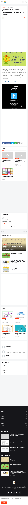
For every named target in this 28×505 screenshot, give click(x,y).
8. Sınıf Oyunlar (5, 370)
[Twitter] (12, 143)
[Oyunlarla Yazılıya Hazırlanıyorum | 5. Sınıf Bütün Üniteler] (5, 436)
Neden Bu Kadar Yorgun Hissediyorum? (20, 320)
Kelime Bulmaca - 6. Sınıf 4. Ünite (7, 161)
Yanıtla (3, 223)
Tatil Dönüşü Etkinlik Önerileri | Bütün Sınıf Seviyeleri (6, 335)
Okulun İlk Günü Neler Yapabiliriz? (6, 320)
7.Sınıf (14, 425)
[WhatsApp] (15, 143)
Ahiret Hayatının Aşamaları (16, 253)
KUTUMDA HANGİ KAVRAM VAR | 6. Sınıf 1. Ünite (7, 177)
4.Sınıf (14, 418)
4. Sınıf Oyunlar (5, 372)
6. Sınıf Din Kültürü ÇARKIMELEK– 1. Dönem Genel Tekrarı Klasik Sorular (20, 162)
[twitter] (8, 492)
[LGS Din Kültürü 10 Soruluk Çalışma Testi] (5, 449)
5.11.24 (6, 219)
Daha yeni (3, 231)
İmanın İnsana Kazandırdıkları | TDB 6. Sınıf (18, 458)
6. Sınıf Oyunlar (10, 7)
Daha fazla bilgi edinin (12, 499)
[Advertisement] (14, 35)
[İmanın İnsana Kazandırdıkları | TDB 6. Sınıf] (5, 459)
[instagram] (14, 492)
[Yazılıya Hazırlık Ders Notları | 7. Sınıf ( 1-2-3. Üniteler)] (6, 269)
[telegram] (17, 492)
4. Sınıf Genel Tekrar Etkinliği (16, 441)
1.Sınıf (14, 411)
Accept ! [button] (4, 502)
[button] (2, 2)
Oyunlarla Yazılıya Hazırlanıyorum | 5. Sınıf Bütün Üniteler (17, 435)
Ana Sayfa (4, 7)
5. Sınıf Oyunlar (5, 365)
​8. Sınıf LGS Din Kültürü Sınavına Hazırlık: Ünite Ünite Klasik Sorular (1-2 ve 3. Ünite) (17, 261)
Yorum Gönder (14, 226)
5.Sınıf (14, 420)
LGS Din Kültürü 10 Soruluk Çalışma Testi (17, 448)
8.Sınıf (14, 427)
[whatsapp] (20, 492)
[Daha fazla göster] (21, 143)
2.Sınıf (14, 414)
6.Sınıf (14, 423)
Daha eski (25, 231)
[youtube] (11, 492)
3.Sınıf (14, 416)
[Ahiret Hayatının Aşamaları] (6, 255)
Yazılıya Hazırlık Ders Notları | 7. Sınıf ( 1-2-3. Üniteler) (18, 268)
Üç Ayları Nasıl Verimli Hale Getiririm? (20, 334)
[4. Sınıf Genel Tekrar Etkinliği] (5, 442)
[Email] (18, 143)
